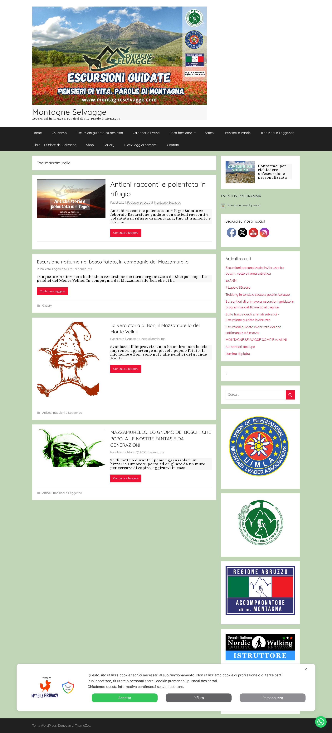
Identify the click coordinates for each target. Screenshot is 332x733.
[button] (321, 722)
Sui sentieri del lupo (240, 347)
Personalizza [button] (272, 698)
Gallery (109, 145)
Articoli (210, 133)
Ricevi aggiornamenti (140, 145)
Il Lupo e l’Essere (238, 287)
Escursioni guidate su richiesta (99, 133)
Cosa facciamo (180, 133)
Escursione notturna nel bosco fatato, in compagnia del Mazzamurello (113, 262)
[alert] (260, 205)
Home (37, 133)
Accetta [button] (124, 698)
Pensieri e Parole (238, 133)
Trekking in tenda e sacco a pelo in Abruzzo (258, 294)
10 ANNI (231, 280)
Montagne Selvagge (69, 112)
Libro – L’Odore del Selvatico (54, 145)
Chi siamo (59, 133)
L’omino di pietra (238, 354)
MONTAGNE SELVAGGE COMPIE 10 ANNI (256, 340)
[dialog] (166, 687)
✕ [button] (306, 669)
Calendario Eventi (146, 133)
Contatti (173, 145)
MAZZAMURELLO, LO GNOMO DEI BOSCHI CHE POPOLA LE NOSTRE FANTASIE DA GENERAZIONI (160, 438)
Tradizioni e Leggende (278, 133)
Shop (90, 145)
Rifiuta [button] (198, 698)
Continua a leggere (126, 232)
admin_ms (85, 269)
